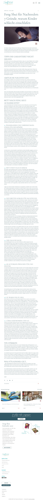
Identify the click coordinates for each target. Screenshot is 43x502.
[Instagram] (4, 477)
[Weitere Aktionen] (38, 10)
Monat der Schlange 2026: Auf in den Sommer (10, 404)
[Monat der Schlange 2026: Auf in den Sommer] (11, 396)
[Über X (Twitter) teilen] (7, 380)
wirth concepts (31, 499)
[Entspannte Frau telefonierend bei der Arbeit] (32, 396)
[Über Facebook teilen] (4, 380)
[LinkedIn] (5, 477)
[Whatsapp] (2, 477)
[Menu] (39, 2)
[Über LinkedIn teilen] (9, 380)
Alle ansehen (39, 389)
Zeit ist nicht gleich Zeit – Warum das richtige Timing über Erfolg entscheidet (32, 404)
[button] (36, 3)
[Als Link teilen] (12, 380)
